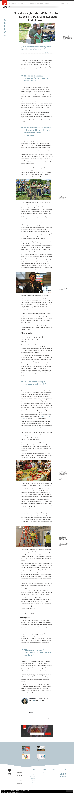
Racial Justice (20, 3)
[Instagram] (65, 774)
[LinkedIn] (63, 776)
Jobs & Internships (33, 778)
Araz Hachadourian (25, 55)
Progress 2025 (16, 6)
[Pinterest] (61, 776)
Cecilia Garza (23, 57)
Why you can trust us (49, 52)
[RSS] (65, 776)
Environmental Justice (12, 3)
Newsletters (47, 3)
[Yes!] (4, 2)
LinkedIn (42, 700)
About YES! (33, 772)
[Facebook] (61, 774)
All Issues (53, 772)
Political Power (33, 3)
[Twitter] (63, 774)
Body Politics (26, 3)
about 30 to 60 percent (40, 350)
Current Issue (19, 783)
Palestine (23, 6)
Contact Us (33, 782)
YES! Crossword (46, 6)
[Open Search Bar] (58, 3)
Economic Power (40, 3)
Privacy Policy (33, 780)
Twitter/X (36, 700)
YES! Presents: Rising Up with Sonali (34, 6)
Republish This (37, 722)
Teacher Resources (32, 776)
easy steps (40, 719)
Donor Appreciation (43, 772)
